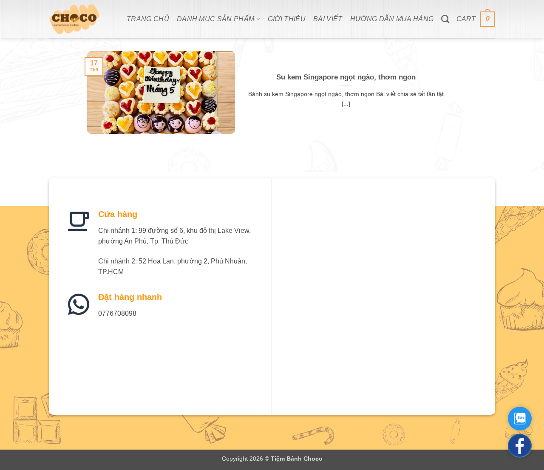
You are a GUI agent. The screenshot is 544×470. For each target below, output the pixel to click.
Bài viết (328, 19)
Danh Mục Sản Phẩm (215, 19)
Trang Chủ (148, 19)
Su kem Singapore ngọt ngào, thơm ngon (346, 77)
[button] (475, 19)
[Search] (445, 19)
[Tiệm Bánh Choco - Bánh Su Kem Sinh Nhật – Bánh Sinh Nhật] (81, 19)
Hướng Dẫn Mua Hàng (392, 19)
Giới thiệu (287, 19)
